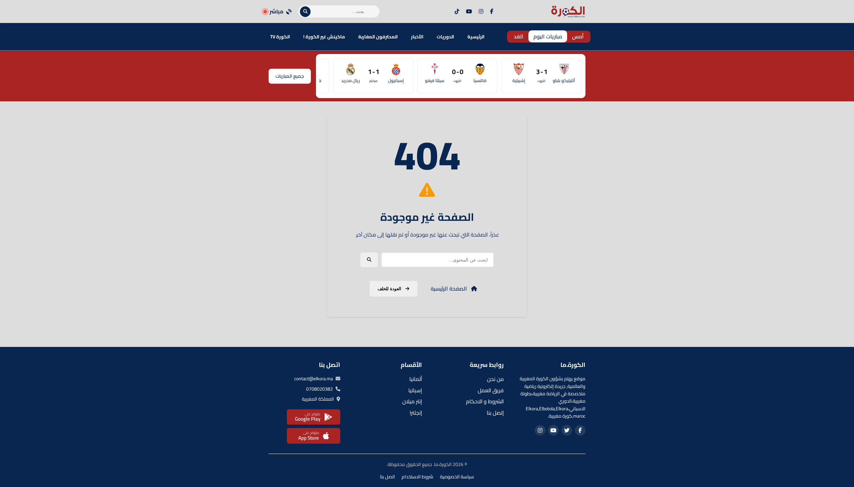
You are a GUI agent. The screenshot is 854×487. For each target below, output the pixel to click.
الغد (518, 36)
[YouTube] (469, 11)
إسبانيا (415, 390)
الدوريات (445, 36)
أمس (578, 36)
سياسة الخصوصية (457, 476)
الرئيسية (475, 36)
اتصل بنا (387, 476)
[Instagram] (481, 11)
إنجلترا (416, 413)
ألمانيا (415, 379)
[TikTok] (457, 11)
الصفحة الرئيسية (449, 289)
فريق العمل (491, 390)
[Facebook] (491, 11)
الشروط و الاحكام (485, 401)
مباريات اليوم (547, 36)
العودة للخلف (390, 288)
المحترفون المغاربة (378, 36)
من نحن (495, 379)
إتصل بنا (495, 413)
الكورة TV (280, 36)
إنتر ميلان (412, 401)
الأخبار (417, 36)
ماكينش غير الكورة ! (324, 36)
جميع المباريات (290, 76)
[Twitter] (566, 430)
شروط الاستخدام (417, 476)
